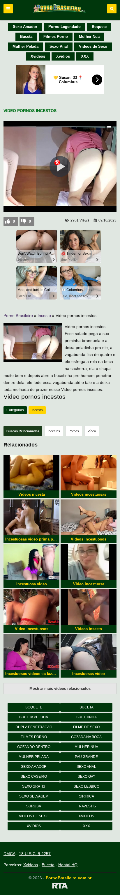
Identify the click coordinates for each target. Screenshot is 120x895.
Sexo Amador (25, 26)
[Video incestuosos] (31, 607)
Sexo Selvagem (33, 796)
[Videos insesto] (89, 607)
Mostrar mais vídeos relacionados (60, 688)
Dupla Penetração (33, 727)
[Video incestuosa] (89, 562)
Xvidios (63, 56)
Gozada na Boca (86, 737)
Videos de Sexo (93, 46)
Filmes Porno (55, 36)
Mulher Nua (89, 36)
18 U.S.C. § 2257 (35, 853)
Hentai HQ (67, 864)
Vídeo (92, 431)
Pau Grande (86, 757)
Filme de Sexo (86, 727)
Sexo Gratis (33, 786)
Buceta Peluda (33, 717)
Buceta (26, 36)
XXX (85, 56)
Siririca (86, 796)
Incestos (54, 431)
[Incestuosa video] (31, 562)
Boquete (99, 26)
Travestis (86, 806)
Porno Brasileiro (18, 315)
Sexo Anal (59, 46)
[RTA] (60, 887)
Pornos (74, 431)
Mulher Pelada (25, 46)
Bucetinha (86, 717)
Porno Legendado (64, 26)
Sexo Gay (86, 777)
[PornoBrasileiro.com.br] (60, 12)
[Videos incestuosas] (89, 473)
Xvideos (38, 56)
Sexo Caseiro (34, 777)
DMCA (9, 853)
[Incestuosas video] (89, 652)
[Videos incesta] (31, 473)
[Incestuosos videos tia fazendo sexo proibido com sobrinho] (31, 652)
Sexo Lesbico (86, 786)
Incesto (44, 315)
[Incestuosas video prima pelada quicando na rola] (31, 517)
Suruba (33, 806)
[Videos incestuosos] (89, 517)
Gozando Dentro (33, 747)
